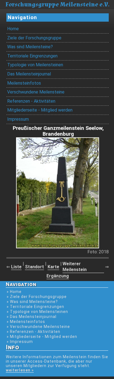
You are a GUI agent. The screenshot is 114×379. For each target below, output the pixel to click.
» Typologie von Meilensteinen (37, 311)
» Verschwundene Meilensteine (38, 326)
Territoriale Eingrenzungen (32, 56)
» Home (14, 291)
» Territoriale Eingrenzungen (35, 306)
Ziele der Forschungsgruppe (34, 38)
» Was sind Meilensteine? (32, 301)
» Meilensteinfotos (26, 321)
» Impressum (20, 341)
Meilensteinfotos (24, 83)
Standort (34, 266)
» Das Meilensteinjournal (31, 316)
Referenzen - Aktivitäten (31, 101)
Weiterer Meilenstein (75, 266)
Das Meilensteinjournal (29, 74)
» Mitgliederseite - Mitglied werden (42, 336)
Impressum (18, 119)
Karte (53, 266)
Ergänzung (57, 276)
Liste (16, 266)
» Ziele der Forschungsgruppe (37, 296)
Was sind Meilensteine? (30, 46)
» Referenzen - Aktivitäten (33, 331)
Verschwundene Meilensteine (35, 92)
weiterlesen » (20, 370)
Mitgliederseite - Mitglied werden (39, 110)
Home (13, 28)
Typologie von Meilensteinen (35, 64)
